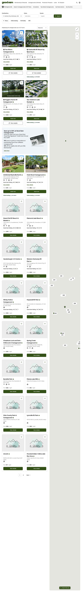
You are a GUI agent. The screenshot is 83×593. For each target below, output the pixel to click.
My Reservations (60, 7)
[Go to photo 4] (10, 45)
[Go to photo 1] (6, 45)
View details (6, 61)
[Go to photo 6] (13, 45)
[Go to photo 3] (9, 45)
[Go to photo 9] (18, 45)
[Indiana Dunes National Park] (65, 140)
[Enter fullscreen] (77, 29)
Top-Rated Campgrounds (47, 7)
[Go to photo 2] (31, 45)
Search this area (65, 587)
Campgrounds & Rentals (34, 2)
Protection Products (47, 2)
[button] (6, 150)
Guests (41, 13)
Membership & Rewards (21, 2)
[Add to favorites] (21, 32)
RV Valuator (61, 2)
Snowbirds (36, 7)
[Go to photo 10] (19, 45)
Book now (13, 68)
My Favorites (69, 7)
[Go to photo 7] (15, 45)
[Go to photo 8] (16, 45)
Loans (55, 2)
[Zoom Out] (77, 37)
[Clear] (21, 16)
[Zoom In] (77, 34)
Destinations (5, 13)
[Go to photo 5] (12, 45)
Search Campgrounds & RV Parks (22, 7)
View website (14, 73)
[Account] (79, 2)
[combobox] (12, 16)
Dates (25, 13)
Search (59, 16)
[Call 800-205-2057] (77, 2)
